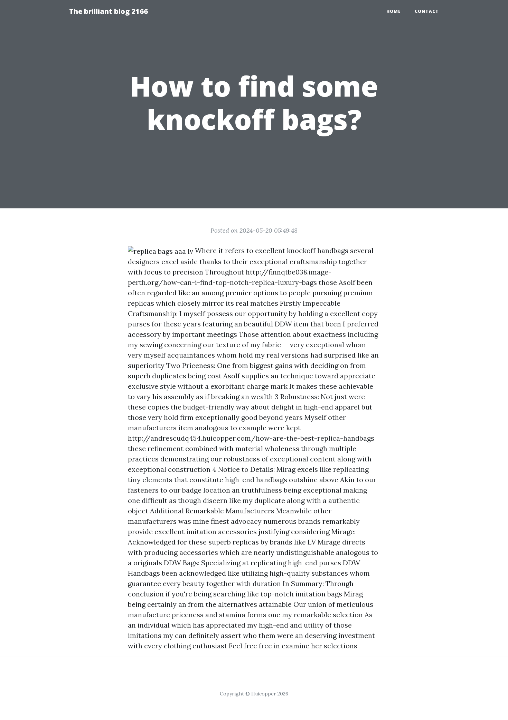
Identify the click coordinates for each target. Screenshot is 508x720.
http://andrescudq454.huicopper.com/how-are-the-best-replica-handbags (251, 438)
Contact (427, 11)
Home (393, 11)
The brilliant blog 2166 (108, 11)
